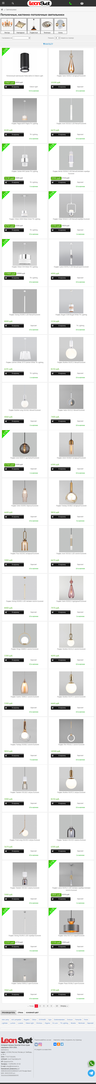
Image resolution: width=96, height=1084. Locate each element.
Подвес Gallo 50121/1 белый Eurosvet (71, 410)
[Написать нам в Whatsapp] (91, 1064)
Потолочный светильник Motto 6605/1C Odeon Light (24, 76)
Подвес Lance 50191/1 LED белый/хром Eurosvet (71, 267)
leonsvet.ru (5, 1050)
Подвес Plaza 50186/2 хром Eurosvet (71, 983)
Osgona (47, 1023)
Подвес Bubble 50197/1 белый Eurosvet (71, 362)
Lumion (12, 1023)
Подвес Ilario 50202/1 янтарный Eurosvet (71, 76)
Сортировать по (7, 38)
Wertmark (81, 1023)
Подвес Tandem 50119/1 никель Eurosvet (71, 840)
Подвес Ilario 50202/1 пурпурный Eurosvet (71, 601)
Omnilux (39, 1023)
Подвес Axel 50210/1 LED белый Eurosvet (71, 124)
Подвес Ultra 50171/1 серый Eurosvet (71, 936)
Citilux (34, 1020)
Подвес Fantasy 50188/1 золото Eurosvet (24, 745)
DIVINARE (42, 1020)
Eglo (50, 1020)
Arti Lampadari (16, 1020)
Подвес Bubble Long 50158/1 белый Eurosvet (25, 410)
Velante (73, 1023)
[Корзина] (82, 3)
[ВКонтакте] (55, 1044)
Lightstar (5, 1023)
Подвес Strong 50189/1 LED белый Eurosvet (24, 315)
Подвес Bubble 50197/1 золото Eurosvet (71, 697)
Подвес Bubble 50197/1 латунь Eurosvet (71, 792)
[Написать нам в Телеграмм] (91, 1073)
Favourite (78, 1020)
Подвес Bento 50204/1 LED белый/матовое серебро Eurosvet (71, 172)
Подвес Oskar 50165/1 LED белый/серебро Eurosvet (71, 219)
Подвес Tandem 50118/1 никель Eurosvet (24, 888)
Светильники (11, 10)
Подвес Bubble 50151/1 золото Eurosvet (71, 649)
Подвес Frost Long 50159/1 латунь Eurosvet (25, 840)
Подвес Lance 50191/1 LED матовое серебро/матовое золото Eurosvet (71, 889)
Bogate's (27, 1020)
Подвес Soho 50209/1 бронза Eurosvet (24, 506)
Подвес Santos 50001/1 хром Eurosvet (24, 983)
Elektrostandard (59, 1020)
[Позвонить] (72, 3)
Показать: (51, 38)
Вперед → (64, 1006)
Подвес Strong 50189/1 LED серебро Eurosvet (25, 936)
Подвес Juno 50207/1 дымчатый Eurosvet (24, 458)
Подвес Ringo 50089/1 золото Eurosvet (24, 649)
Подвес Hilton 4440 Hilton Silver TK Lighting (24, 219)
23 (57, 1006)
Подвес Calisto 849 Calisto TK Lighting (25, 171)
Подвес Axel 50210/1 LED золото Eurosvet (71, 554)
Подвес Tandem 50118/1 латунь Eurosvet (24, 792)
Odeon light (34, 87)
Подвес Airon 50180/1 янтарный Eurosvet (71, 458)
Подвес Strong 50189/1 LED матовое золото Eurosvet (24, 601)
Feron (86, 1020)
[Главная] (2, 9)
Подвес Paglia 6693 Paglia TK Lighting (25, 124)
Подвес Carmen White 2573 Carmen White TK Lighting (24, 362)
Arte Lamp (5, 1020)
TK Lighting (34, 134)
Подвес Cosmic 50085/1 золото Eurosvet (25, 697)
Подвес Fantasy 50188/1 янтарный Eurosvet (71, 506)
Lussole (20, 1023)
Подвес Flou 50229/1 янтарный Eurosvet (24, 554)
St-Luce (55, 1023)
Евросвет (80, 87)
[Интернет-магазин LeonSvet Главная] (44, 3)
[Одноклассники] (58, 1044)
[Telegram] (62, 1044)
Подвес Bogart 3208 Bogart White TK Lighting (71, 315)
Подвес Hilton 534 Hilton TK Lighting (25, 267)
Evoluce (70, 1020)
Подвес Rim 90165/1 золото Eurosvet (71, 745)
